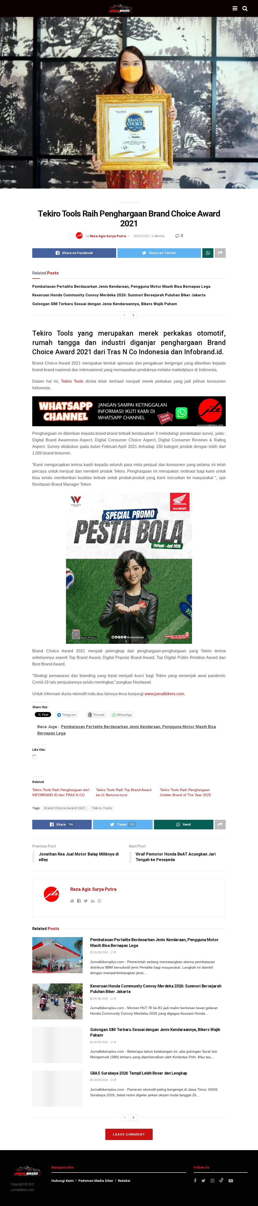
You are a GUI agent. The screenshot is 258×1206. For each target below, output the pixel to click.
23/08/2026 (100, 1080)
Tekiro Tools (72, 381)
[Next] (133, 315)
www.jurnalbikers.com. (165, 694)
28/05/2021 (141, 236)
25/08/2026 (100, 952)
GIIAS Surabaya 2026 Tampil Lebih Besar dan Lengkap (138, 1073)
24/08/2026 (100, 998)
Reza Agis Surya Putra (108, 236)
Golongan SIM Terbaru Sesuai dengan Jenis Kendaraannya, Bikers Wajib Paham (104, 304)
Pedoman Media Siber (95, 1181)
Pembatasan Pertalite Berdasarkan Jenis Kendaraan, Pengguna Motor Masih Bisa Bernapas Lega (121, 286)
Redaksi (124, 1181)
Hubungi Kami (62, 1181)
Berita (160, 236)
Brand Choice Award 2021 (65, 808)
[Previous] (124, 315)
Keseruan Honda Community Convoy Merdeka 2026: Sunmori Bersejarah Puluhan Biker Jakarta (119, 295)
